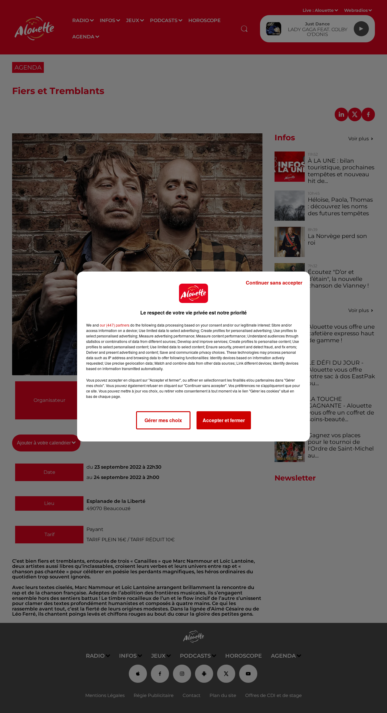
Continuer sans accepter (274, 282)
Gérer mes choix (163, 420)
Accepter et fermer (224, 420)
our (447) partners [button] (114, 324)
